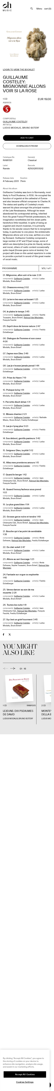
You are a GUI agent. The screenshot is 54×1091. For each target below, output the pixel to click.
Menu (39, 8)
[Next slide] (12, 668)
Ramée (6, 168)
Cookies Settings (25, 1082)
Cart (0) (47, 8)
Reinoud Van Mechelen (33, 318)
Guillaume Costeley (15, 121)
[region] (25, 1070)
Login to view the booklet (19, 69)
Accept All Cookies (25, 1074)
